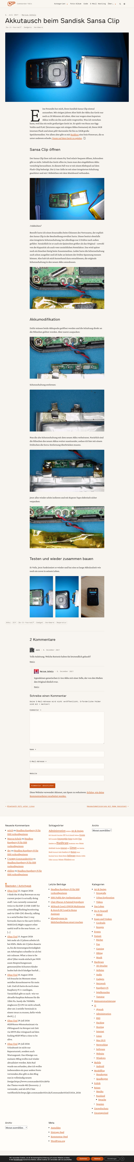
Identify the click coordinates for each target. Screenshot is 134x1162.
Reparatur (62, 623)
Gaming (51, 843)
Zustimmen (83, 1159)
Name (33, 749)
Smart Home (63, 856)
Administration (57, 830)
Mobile (97, 1062)
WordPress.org (58, 1141)
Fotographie (62, 838)
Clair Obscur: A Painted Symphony (67, 901)
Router (78, 852)
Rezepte (100, 927)
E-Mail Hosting (98, 4)
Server (56, 856)
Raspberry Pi (66, 852)
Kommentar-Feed (59, 1136)
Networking (102, 1044)
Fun (80, 838)
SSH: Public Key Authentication (66, 897)
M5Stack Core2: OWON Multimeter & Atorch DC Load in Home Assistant (68, 910)
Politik (60, 852)
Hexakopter (72, 843)
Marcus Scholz (29, 15)
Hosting (58, 848)
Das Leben (60, 835)
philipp (10, 870)
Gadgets (28, 27)
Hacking (100, 1022)
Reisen (73, 852)
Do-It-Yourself (14, 27)
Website (33, 773)
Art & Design (77, 830)
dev (9, 850)
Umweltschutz (101, 1108)
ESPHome (77, 835)
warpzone (55, 859)
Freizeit (97, 936)
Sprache (102, 1099)
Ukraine (78, 856)
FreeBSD (75, 839)
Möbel (99, 914)
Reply (32, 662)
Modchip (82, 848)
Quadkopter (102, 1078)
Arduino (68, 831)
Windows (68, 859)
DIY (14, 623)
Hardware (38, 27)
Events (82, 835)
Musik (51, 852)
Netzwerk (55, 852)
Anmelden (56, 1127)
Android (100, 1066)
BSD (50, 835)
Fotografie (54, 839)
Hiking (77, 843)
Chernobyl (54, 835)
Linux (73, 847)
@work (99, 1009)
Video (50, 859)
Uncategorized (101, 1112)
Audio (99, 974)
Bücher (99, 939)
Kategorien (59, 4)
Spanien (100, 1104)
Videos (99, 901)
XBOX (73, 859)
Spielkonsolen (103, 992)
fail (50, 839)
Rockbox (75, 134)
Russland (51, 856)
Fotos (70, 839)
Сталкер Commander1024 (20, 858)
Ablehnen (97, 1159)
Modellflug (99, 1070)
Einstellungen (18, 1160)
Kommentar (35, 710)
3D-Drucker (102, 965)
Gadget (39, 623)
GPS (55, 843)
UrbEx (83, 856)
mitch (10, 830)
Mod (78, 848)
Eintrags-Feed (57, 1132)
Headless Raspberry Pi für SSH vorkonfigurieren (20, 842)
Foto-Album (75, 4)
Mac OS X (100, 1040)
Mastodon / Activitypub (18, 885)
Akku (8, 623)
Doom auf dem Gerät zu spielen (67, 138)
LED (68, 848)
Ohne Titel (12, 890)
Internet (64, 848)
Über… (110, 4)
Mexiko (99, 1091)
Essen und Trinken (103, 919)
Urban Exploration (105, 897)
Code (86, 4)
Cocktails (100, 922)
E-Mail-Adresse (38, 761)
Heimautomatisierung (105, 1001)
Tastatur (100, 996)
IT (95, 1005)
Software (71, 855)
